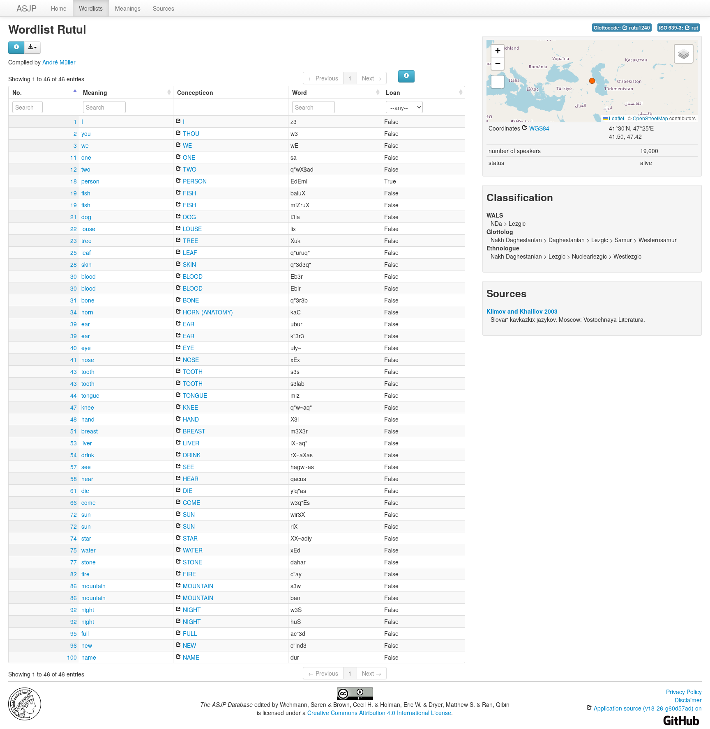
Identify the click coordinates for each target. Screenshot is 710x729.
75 (73, 550)
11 (73, 157)
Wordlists (91, 8)
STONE (191, 562)
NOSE (190, 359)
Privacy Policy (684, 692)
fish (85, 193)
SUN (188, 514)
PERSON (194, 181)
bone (88, 300)
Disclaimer (688, 700)
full (85, 633)
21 (73, 217)
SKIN (188, 264)
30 (73, 276)
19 (73, 193)
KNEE (189, 407)
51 (73, 431)
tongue (90, 395)
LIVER (190, 443)
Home (59, 8)
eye (86, 348)
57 (73, 467)
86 (73, 586)
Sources (163, 8)
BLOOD (192, 276)
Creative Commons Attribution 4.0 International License (379, 712)
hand (88, 419)
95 (73, 633)
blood (88, 276)
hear (87, 479)
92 (73, 609)
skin (86, 264)
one (86, 157)
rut (694, 27)
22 (73, 229)
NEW (188, 645)
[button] (592, 81)
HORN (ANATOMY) (207, 312)
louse (88, 229)
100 (72, 657)
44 (73, 395)
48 (73, 419)
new (86, 645)
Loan (393, 92)
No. (17, 92)
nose (87, 359)
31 (73, 300)
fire (85, 574)
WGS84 (538, 128)
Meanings (128, 8)
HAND (190, 419)
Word (299, 92)
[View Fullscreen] (497, 82)
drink (87, 455)
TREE (189, 240)
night (87, 609)
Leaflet (616, 118)
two (85, 169)
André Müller (59, 62)
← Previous (323, 78)
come (88, 502)
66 (73, 502)
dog (86, 217)
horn (87, 312)
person (90, 181)
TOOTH (192, 371)
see (86, 467)
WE (186, 145)
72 (73, 514)
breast (89, 431)
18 (73, 181)
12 (73, 169)
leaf (86, 252)
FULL (189, 633)
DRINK (191, 455)
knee (87, 407)
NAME (190, 657)
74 (73, 538)
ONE (188, 157)
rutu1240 (639, 27)
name (88, 657)
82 (73, 574)
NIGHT (191, 609)
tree (86, 240)
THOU (190, 133)
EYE (187, 348)
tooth (88, 371)
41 (73, 359)
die (85, 490)
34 (73, 312)
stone (88, 562)
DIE (186, 490)
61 (73, 490)
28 (73, 264)
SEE (187, 467)
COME (190, 502)
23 (73, 240)
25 (73, 252)
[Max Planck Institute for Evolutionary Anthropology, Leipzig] (24, 703)
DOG (188, 217)
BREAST (193, 431)
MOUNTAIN (197, 586)
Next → (371, 78)
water (88, 550)
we (85, 145)
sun (86, 514)
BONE (190, 300)
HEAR (189, 479)
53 (73, 443)
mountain (93, 586)
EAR (187, 324)
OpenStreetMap (650, 118)
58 (73, 479)
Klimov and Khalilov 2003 (522, 311)
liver (86, 443)
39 (73, 324)
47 (73, 407)
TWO (188, 169)
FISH (188, 193)
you (86, 133)
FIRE (188, 574)
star (86, 538)
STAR (189, 538)
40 (73, 348)
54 (73, 455)
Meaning (95, 92)
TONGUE (194, 395)
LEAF (189, 252)
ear (85, 324)
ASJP (26, 8)
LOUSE (191, 229)
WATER (192, 550)
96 (73, 645)
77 (73, 562)
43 (73, 371)
